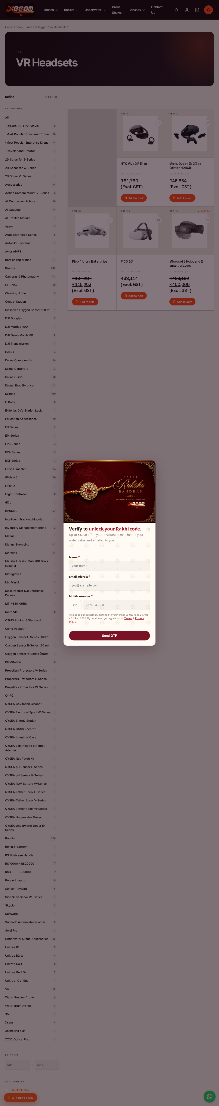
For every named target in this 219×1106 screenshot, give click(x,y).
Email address (79, 577)
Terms (128, 618)
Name (74, 557)
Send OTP (109, 635)
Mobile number (81, 596)
